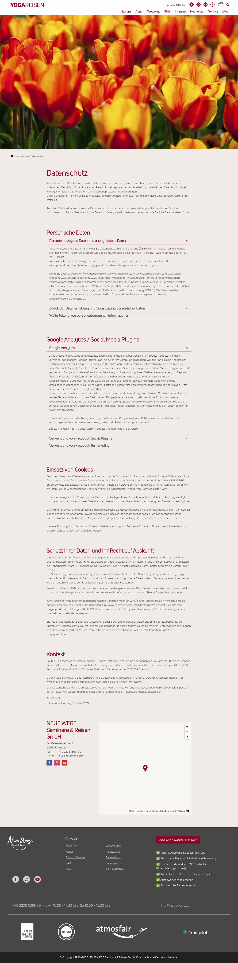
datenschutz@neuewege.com (96, 665)
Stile (167, 11)
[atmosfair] (121, 931)
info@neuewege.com (70, 756)
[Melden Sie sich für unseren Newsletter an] (212, 4)
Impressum (53, 697)
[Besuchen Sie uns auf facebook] (49, 762)
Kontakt (70, 851)
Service (213, 11)
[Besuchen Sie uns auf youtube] (64, 762)
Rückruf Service (75, 857)
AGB (68, 868)
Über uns (71, 846)
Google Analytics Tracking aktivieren (118, 428)
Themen (180, 11)
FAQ (68, 863)
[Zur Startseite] (27, 10)
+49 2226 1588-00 (69, 751)
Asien (139, 11)
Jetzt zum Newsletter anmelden (178, 839)
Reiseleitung (113, 851)
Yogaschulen (113, 846)
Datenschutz (113, 857)
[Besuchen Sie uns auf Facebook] (191, 4)
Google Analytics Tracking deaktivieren (71, 428)
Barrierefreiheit (115, 868)
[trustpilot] (194, 932)
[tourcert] (66, 931)
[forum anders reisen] (27, 931)
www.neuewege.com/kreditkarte (127, 605)
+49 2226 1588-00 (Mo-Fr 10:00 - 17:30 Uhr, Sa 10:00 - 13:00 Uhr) (61, 905)
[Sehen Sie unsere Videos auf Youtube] (205, 4)
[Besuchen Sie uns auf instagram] (57, 762)
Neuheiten (197, 11)
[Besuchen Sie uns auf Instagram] (198, 4)
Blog (225, 11)
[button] (119, 240)
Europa (126, 11)
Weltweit (153, 11)
